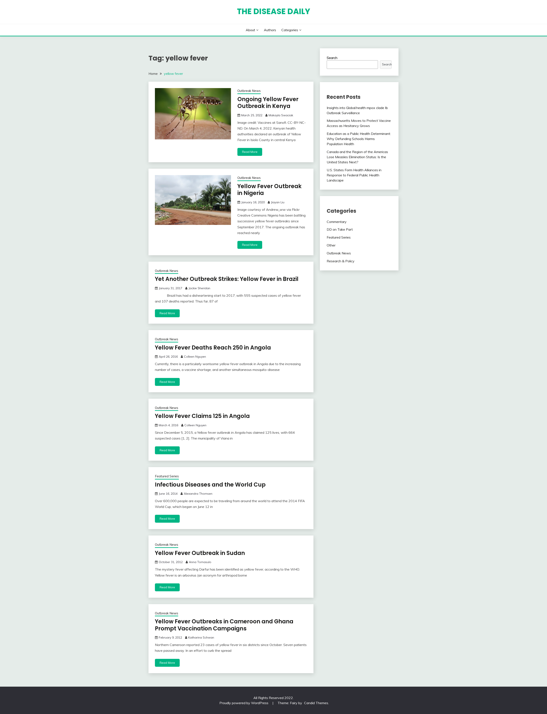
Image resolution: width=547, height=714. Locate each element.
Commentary (337, 222)
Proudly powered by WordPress (244, 703)
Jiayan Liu (277, 202)
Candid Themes (316, 703)
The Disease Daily (273, 11)
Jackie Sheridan (199, 288)
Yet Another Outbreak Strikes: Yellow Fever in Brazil (226, 279)
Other (331, 245)
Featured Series (167, 476)
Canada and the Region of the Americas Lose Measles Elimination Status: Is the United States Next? (357, 157)
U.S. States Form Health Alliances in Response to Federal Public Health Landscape (354, 175)
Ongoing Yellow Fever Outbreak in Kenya (267, 102)
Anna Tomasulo (200, 562)
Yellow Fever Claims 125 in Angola (202, 416)
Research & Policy (340, 261)
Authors (270, 30)
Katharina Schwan (201, 637)
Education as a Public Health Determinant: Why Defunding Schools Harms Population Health (359, 138)
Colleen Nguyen (195, 356)
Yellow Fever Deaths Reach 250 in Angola (213, 347)
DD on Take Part (340, 229)
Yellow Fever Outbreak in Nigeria (269, 189)
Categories (289, 30)
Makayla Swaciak (281, 115)
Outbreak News (249, 91)
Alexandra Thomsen (198, 494)
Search (332, 58)
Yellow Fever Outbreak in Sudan (200, 553)
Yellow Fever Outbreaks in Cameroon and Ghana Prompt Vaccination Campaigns (224, 625)
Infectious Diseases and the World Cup (210, 484)
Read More (249, 152)
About (250, 30)
